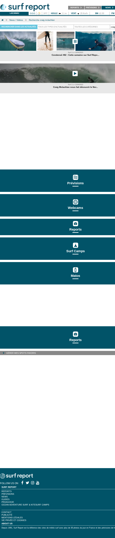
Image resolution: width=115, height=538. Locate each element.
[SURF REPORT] (16, 477)
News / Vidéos (16, 20)
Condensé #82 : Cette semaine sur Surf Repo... (75, 55)
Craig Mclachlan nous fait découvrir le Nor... (75, 87)
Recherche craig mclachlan (42, 20)
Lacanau (14, 13)
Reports (75, 229)
